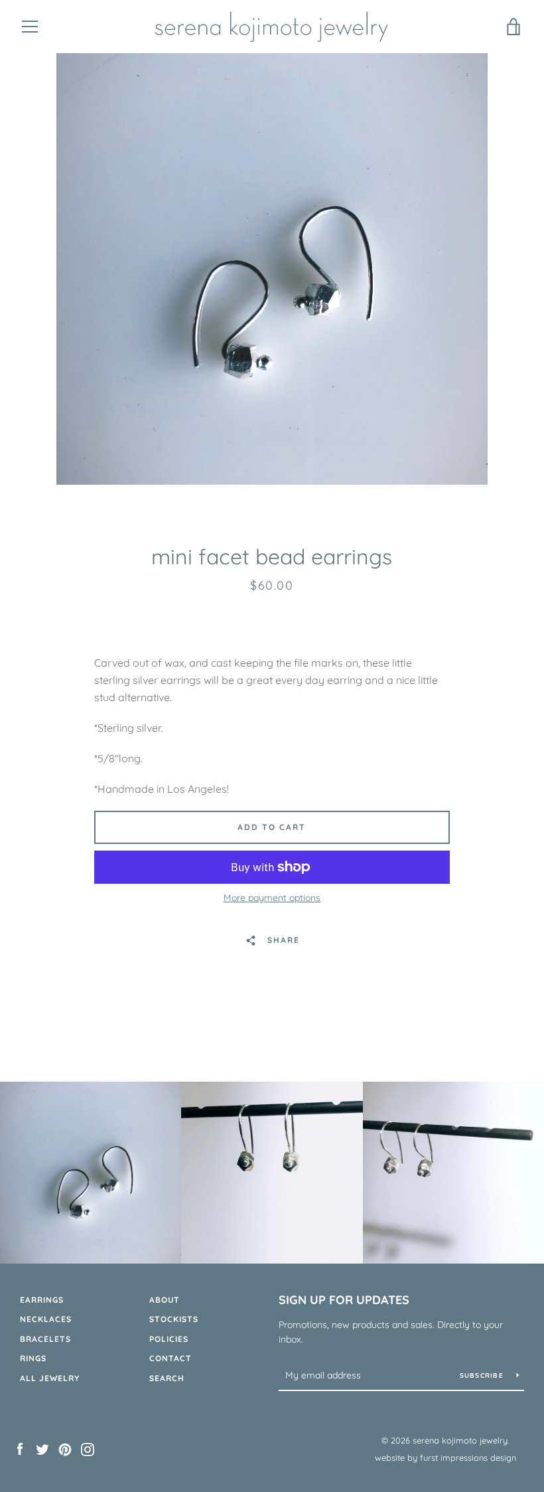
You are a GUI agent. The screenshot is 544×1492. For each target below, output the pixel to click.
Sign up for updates (344, 1299)
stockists (173, 1319)
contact (170, 1358)
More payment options (272, 898)
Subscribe (483, 1375)
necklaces (46, 1319)
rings (33, 1358)
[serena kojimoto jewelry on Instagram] (87, 1448)
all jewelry (50, 1378)
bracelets (45, 1339)
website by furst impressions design (445, 1457)
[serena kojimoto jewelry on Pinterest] (65, 1448)
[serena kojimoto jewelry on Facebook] (20, 1448)
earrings (42, 1300)
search (166, 1378)
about (164, 1300)
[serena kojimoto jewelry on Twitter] (42, 1448)
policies (168, 1339)
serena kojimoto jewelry (460, 1440)
